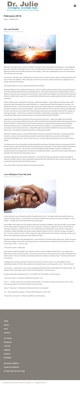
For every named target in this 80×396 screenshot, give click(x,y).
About (6, 325)
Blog (6, 329)
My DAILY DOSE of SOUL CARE (14, 371)
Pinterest (8, 358)
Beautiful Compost (11, 363)
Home (5, 19)
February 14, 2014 (9, 176)
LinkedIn (7, 350)
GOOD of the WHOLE (11, 367)
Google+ (7, 354)
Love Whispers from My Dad (17, 174)
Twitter (7, 346)
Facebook (8, 342)
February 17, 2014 (9, 31)
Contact (7, 333)
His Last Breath (11, 29)
